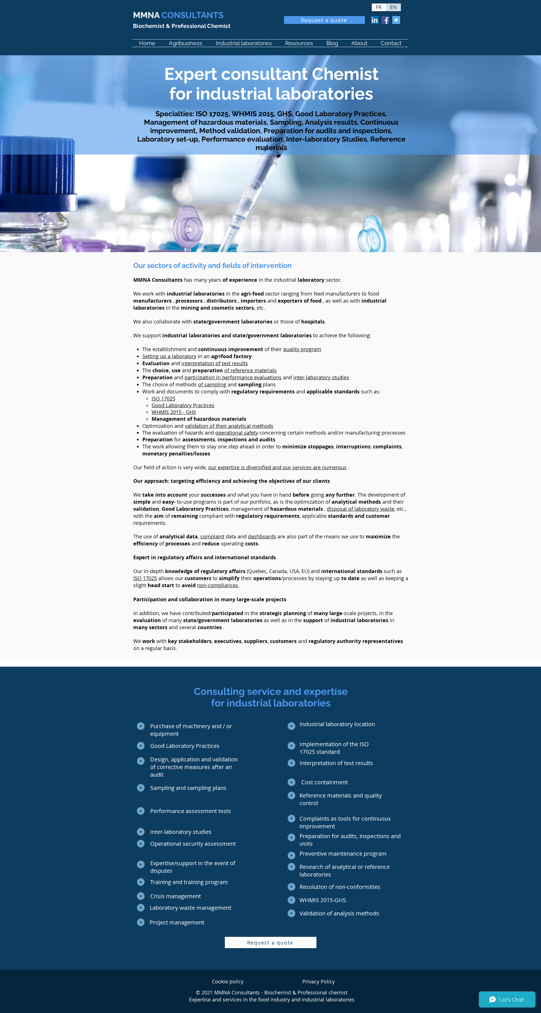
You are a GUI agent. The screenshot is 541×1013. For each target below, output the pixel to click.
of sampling (212, 384)
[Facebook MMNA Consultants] (385, 20)
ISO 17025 (163, 398)
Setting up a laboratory (169, 356)
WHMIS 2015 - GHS (174, 412)
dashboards (262, 536)
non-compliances (217, 585)
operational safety (236, 432)
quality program (302, 349)
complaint (212, 536)
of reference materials (250, 370)
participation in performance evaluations (233, 377)
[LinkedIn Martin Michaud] (375, 20)
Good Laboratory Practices (183, 405)
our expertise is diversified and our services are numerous (277, 467)
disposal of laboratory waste (360, 508)
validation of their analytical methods (229, 425)
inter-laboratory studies (321, 377)
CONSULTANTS (178, 15)
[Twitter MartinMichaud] (396, 20)
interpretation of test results (214, 363)
